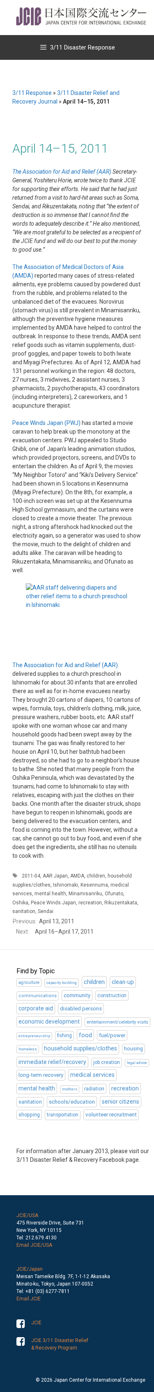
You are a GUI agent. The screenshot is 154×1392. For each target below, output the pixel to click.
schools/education (72, 1101)
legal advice (137, 1063)
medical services (92, 1074)
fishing (64, 1035)
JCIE (36, 1323)
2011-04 (31, 876)
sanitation (23, 911)
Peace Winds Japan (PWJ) (46, 423)
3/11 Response (32, 93)
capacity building (61, 982)
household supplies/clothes (80, 1048)
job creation (106, 1062)
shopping (29, 1115)
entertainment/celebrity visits (117, 1022)
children (96, 876)
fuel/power (112, 1035)
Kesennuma (94, 885)
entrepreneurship (34, 1036)
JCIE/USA (27, 1215)
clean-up (123, 982)
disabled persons (81, 1008)
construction (111, 995)
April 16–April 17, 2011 (64, 931)
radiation (94, 1089)
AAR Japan (55, 876)
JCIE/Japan (29, 1269)
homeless (27, 1049)
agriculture (28, 982)
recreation (90, 903)
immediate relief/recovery (52, 1062)
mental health (50, 894)
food (85, 1035)
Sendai (45, 911)
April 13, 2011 (56, 921)
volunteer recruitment (111, 1114)
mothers (69, 1089)
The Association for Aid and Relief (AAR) (61, 171)
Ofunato (114, 894)
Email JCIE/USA (34, 1245)
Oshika (20, 903)
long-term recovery (40, 1075)
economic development (49, 1021)
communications (37, 995)
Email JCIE (28, 1299)
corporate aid (35, 1008)
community (77, 995)
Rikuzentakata (120, 903)
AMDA (77, 876)
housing (133, 1049)
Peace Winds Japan (53, 903)
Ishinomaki (65, 885)
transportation (62, 1115)
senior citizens (120, 1101)
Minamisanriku (85, 894)
